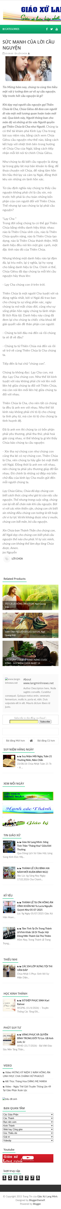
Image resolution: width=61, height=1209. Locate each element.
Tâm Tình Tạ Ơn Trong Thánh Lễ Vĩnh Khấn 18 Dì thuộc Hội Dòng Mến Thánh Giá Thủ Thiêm (34, 932)
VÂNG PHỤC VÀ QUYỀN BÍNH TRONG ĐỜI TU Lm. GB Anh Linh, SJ (35, 1038)
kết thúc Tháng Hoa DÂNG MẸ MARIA (26, 1081)
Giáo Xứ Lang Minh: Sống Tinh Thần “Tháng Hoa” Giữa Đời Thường (34, 846)
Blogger (37, 1204)
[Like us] (47, 29)
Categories (12, 29)
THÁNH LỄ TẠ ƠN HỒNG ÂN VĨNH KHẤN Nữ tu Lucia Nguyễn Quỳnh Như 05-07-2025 (35, 906)
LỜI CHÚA (22, 54)
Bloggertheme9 (37, 1200)
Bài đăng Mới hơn (15, 741)
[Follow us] (51, 29)
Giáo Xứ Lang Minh (47, 1196)
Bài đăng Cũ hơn (46, 741)
